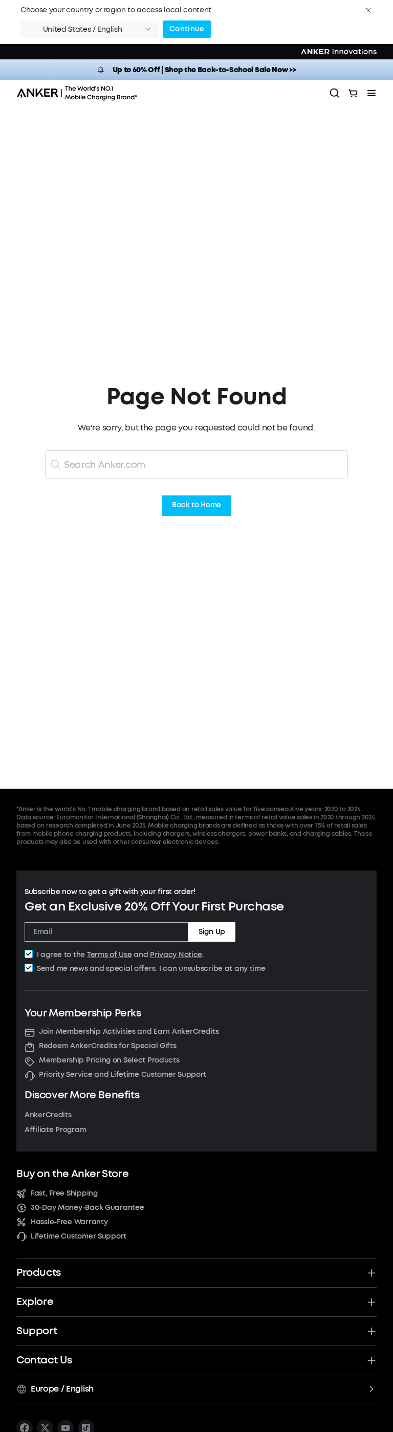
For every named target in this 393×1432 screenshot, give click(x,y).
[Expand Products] (371, 1273)
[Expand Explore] (371, 1302)
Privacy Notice (176, 955)
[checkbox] (29, 954)
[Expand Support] (371, 1331)
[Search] (335, 93)
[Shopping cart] (353, 93)
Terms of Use (109, 955)
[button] (368, 10)
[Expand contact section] (371, 1360)
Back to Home (196, 505)
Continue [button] (187, 29)
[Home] (80, 93)
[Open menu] (371, 93)
